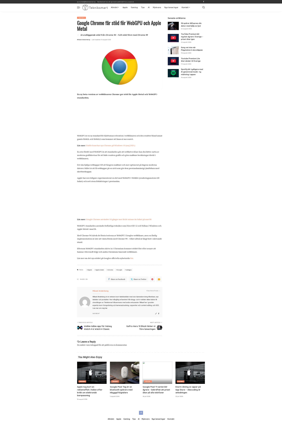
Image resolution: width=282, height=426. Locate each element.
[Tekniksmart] (95, 7)
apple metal (100, 270)
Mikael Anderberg (83, 39)
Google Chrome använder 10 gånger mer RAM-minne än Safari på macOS (118, 219)
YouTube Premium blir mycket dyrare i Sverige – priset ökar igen (192, 36)
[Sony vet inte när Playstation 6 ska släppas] (173, 50)
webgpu (129, 270)
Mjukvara (81, 17)
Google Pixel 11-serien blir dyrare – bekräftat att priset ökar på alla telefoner (156, 390)
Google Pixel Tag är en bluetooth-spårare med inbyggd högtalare (121, 390)
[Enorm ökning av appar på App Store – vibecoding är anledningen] (190, 373)
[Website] (156, 313)
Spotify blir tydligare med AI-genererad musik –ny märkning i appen (192, 72)
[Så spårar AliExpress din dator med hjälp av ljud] (173, 26)
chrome (110, 270)
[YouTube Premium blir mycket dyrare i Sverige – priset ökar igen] (173, 38)
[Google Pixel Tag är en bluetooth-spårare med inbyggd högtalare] (124, 373)
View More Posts (152, 291)
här (131, 258)
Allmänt (82, 381)
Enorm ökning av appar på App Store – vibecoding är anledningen (188, 390)
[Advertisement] (119, 117)
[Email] (159, 279)
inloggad (94, 345)
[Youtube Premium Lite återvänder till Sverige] (173, 61)
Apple (90, 270)
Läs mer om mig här (100, 308)
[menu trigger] (79, 7)
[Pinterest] (152, 279)
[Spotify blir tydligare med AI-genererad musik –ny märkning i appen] (173, 73)
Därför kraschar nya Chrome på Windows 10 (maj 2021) (110, 145)
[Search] (203, 7)
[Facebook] (203, 2)
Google (119, 270)
